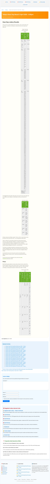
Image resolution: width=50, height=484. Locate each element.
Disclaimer (28, 479)
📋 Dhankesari (6, 426)
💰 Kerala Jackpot (7, 430)
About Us (16, 479)
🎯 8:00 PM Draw (6, 422)
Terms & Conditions (33, 479)
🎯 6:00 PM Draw (6, 418)
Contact (19, 479)
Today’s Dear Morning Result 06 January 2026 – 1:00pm (16, 346)
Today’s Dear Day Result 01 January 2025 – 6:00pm (15, 364)
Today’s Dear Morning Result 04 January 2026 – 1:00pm (16, 354)
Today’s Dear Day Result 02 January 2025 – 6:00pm (15, 360)
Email (4, 394)
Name (4, 392)
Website (4, 396)
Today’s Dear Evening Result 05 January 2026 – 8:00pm (15, 347)
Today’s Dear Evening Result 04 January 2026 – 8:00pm (15, 351)
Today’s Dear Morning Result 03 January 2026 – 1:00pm (16, 358)
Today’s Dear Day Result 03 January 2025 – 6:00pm (15, 356)
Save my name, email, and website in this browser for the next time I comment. (18, 398)
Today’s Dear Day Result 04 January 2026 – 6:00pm (15, 352)
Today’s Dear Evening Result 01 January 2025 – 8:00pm (15, 363)
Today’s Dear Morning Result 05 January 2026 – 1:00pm (16, 350)
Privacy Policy (24, 479)
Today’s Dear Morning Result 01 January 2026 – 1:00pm (16, 366)
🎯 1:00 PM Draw (6, 414)
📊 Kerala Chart (25, 4)
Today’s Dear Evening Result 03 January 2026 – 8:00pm (15, 355)
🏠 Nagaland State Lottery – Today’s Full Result (13, 410)
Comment (5, 380)
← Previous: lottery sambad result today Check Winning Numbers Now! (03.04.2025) (17, 369)
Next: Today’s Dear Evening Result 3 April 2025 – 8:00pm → (12, 370)
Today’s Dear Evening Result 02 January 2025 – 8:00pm (15, 359)
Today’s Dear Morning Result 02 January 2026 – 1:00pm (16, 362)
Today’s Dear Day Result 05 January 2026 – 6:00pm (15, 348)
